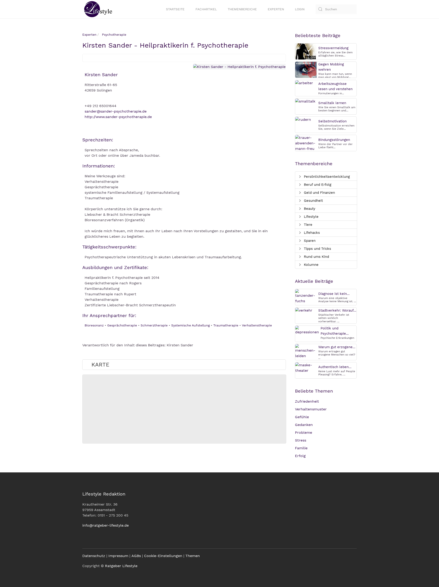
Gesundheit (313, 201)
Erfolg (300, 456)
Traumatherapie (225, 325)
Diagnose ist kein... (334, 294)
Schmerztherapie (154, 325)
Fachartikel (206, 9)
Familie (301, 448)
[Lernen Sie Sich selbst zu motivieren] (303, 119)
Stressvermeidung (333, 48)
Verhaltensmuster (311, 409)
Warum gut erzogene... (336, 347)
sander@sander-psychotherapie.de (116, 111)
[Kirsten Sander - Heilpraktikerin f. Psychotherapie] (239, 67)
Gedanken (304, 425)
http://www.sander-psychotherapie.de (118, 117)
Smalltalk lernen (332, 103)
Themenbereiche (242, 9)
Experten (276, 9)
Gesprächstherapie (122, 325)
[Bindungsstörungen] (306, 143)
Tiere (307, 225)
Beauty (309, 209)
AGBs (136, 556)
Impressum (118, 556)
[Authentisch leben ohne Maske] (306, 367)
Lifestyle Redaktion (103, 494)
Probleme (303, 432)
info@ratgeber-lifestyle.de (105, 525)
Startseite (175, 9)
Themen (192, 556)
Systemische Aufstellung (190, 325)
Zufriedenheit (307, 401)
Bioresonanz (94, 325)
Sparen (309, 241)
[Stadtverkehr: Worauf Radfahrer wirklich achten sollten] (303, 310)
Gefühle (302, 417)
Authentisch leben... (334, 367)
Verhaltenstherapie (257, 325)
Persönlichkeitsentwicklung (326, 177)
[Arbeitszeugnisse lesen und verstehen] (304, 83)
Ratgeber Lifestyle (121, 566)
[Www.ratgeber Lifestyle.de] (97, 9)
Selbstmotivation (332, 121)
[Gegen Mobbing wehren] (306, 69)
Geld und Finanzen (319, 193)
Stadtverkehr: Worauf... (337, 310)
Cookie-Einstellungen (163, 556)
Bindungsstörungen (334, 140)
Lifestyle (311, 217)
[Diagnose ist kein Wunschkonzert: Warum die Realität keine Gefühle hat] (306, 296)
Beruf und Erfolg (317, 185)
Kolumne (311, 265)
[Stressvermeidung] (306, 51)
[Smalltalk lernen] (305, 101)
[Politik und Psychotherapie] (307, 330)
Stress (300, 440)
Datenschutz (93, 556)
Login (300, 9)
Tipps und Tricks (317, 249)
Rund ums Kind (316, 257)
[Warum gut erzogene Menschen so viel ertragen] (306, 351)
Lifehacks (311, 233)
